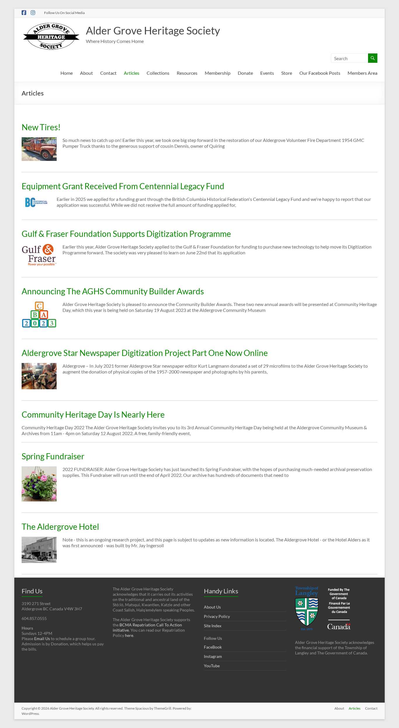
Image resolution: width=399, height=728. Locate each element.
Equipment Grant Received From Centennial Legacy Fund (123, 186)
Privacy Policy (217, 616)
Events (267, 73)
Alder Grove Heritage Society (153, 30)
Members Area (362, 73)
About (86, 73)
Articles (131, 73)
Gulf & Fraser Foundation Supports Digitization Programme (126, 234)
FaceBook (213, 646)
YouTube (212, 665)
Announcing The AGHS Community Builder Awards (113, 291)
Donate (245, 73)
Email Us (42, 638)
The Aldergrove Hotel (60, 526)
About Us (212, 606)
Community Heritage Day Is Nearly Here (93, 414)
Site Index (212, 625)
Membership (217, 73)
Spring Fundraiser (53, 456)
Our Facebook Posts (319, 73)
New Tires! (41, 127)
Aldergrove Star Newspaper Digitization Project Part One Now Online (145, 353)
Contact (108, 73)
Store (286, 73)
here (129, 635)
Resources (187, 73)
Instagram (213, 656)
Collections (158, 73)
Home (66, 73)
